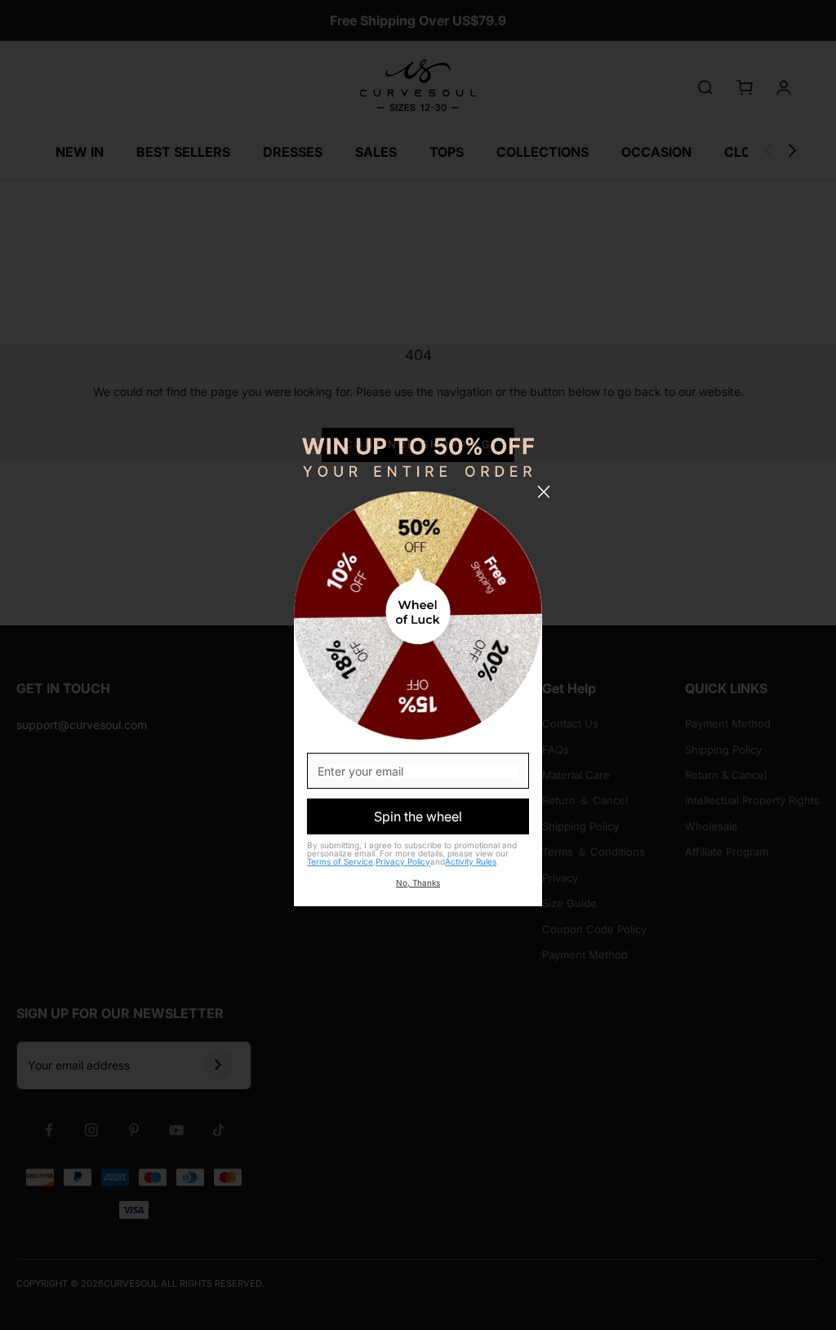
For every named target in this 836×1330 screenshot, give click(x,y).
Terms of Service (340, 861)
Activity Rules (470, 861)
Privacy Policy (403, 861)
